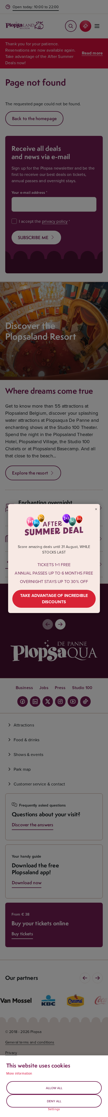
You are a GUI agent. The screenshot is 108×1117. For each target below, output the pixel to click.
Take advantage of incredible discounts (54, 598)
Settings (54, 1109)
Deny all (54, 1101)
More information (19, 1073)
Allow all (54, 1088)
